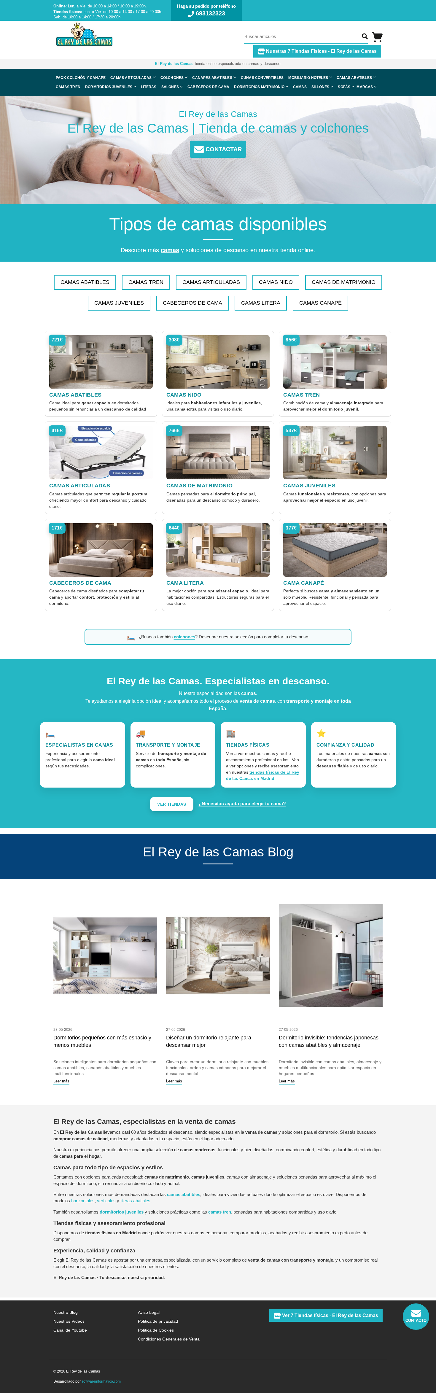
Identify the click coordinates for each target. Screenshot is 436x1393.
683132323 (209, 13)
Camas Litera (260, 303)
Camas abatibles (354, 78)
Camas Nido (276, 282)
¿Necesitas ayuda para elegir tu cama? (242, 803)
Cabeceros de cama (208, 87)
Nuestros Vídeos (69, 1321)
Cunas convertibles (262, 78)
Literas (148, 87)
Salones (170, 87)
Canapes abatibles (212, 78)
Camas (300, 87)
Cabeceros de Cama (192, 303)
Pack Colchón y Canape (81, 78)
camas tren (219, 1211)
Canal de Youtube (70, 1330)
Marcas (365, 87)
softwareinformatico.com (101, 1381)
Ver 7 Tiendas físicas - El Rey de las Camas (329, 1315)
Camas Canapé (320, 303)
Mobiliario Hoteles (308, 78)
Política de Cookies (156, 1330)
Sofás (344, 87)
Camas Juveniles (119, 303)
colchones (184, 636)
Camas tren (68, 87)
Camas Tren (145, 282)
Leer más (61, 1081)
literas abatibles (135, 1200)
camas (170, 250)
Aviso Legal (149, 1312)
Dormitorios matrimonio (259, 87)
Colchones (172, 78)
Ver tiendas (171, 804)
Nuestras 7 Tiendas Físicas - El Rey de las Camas (321, 51)
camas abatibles (183, 1194)
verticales (106, 1200)
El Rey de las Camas (173, 63)
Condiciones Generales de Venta (169, 1339)
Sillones (320, 87)
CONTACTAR (223, 149)
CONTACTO (416, 1320)
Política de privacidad (158, 1321)
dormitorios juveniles (122, 1211)
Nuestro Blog (65, 1312)
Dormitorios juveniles (108, 87)
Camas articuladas (131, 78)
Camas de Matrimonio (343, 282)
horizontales (83, 1200)
